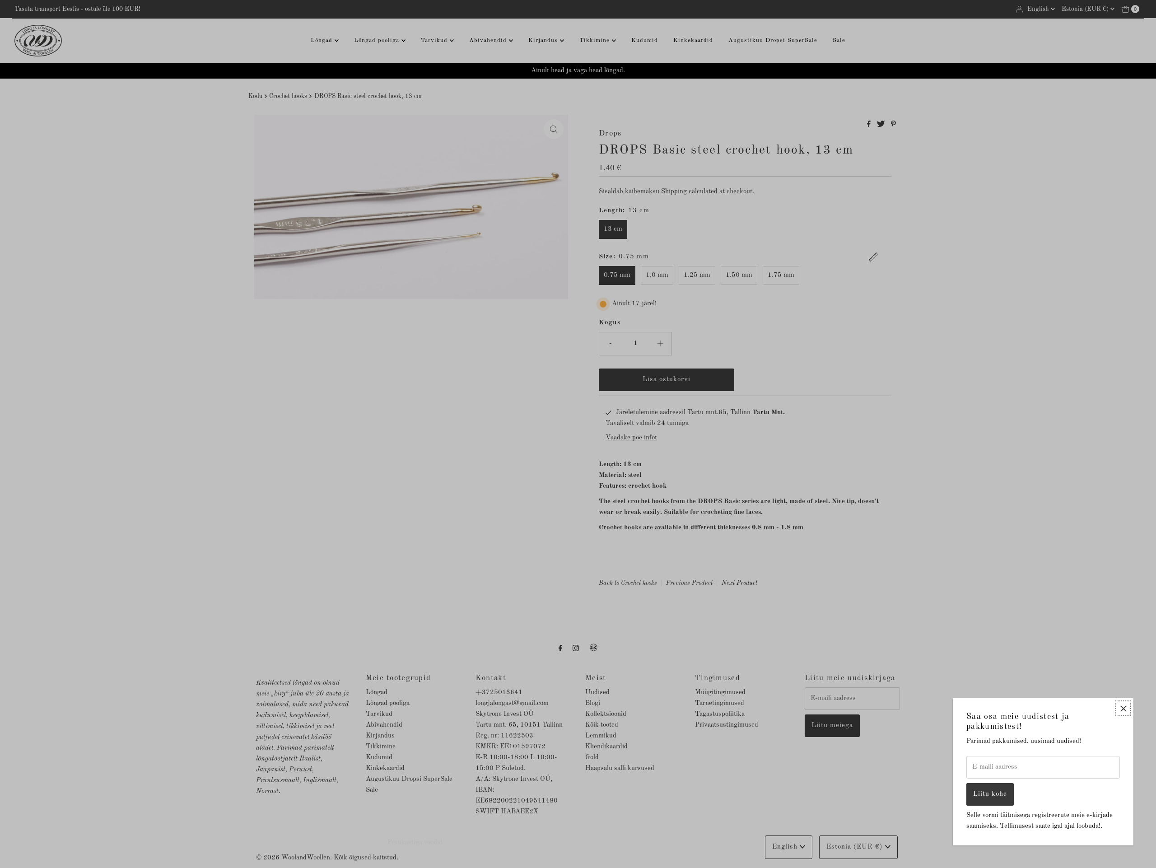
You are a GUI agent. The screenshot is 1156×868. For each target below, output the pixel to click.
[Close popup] (1123, 708)
